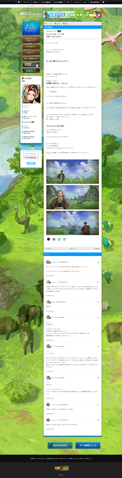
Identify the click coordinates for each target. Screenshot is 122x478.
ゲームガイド (31, 70)
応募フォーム (88, 458)
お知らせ (35, 2)
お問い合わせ (81, 458)
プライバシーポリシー (40, 458)
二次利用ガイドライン (72, 458)
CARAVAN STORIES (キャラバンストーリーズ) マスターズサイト (31, 14)
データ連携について (31, 58)
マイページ (26, 2)
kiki (52, 317)
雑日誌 (48, 36)
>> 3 (47, 382)
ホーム (22, 6)
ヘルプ (85, 2)
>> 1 (47, 322)
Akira (52, 302)
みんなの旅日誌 (58, 2)
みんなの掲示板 (46, 2)
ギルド (68, 2)
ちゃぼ (53, 404)
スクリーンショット (56, 36)
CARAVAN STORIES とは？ (31, 64)
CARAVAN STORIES (61, 468)
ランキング (76, 2)
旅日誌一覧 (72, 248)
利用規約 (32, 458)
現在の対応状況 (94, 2)
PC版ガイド (31, 46)
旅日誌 (58, 24)
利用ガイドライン (62, 458)
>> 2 (47, 351)
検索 (32, 163)
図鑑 (66, 24)
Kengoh (53, 262)
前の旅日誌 (48, 248)
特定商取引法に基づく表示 (52, 458)
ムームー (53, 282)
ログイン (31, 52)
